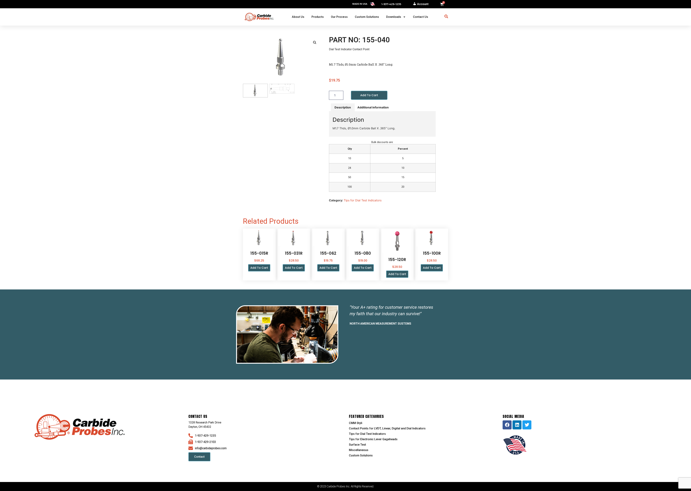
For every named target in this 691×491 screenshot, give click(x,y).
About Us (298, 17)
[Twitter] (526, 424)
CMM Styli (355, 423)
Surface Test (357, 444)
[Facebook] (507, 424)
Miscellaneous (358, 450)
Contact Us (420, 17)
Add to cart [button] (259, 268)
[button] (314, 42)
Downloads (393, 17)
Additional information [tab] (373, 107)
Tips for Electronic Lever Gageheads (373, 439)
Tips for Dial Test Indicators (362, 200)
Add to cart (369, 95)
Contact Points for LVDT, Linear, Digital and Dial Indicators (387, 428)
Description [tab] (343, 107)
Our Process (339, 17)
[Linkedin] (516, 424)
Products (317, 17)
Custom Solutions (367, 17)
